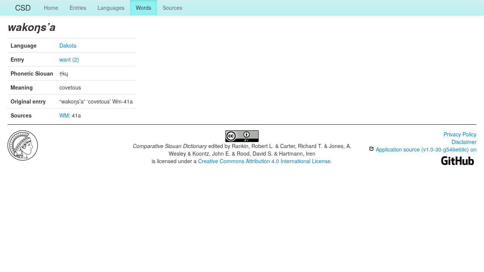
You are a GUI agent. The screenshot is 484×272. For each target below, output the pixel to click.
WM (64, 115)
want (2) (69, 59)
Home (51, 7)
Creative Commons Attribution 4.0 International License (264, 161)
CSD (23, 7)
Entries (78, 7)
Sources (172, 7)
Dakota (67, 45)
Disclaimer (463, 141)
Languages (111, 7)
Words (143, 7)
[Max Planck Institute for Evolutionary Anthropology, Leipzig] (23, 144)
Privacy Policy (460, 134)
